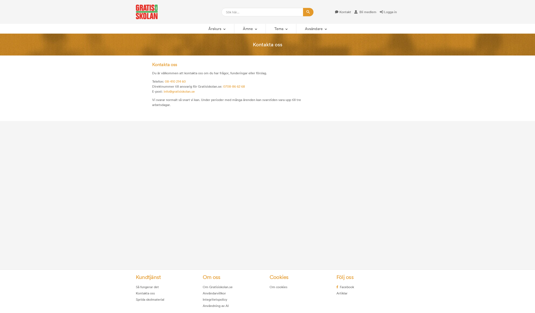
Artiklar (342, 293)
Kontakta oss (145, 293)
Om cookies (278, 287)
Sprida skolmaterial (150, 299)
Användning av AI (216, 306)
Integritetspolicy (215, 299)
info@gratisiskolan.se (179, 91)
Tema (278, 28)
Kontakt (345, 12)
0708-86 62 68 (234, 86)
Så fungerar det (147, 287)
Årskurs (214, 28)
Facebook (347, 287)
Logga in (390, 12)
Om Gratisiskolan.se (218, 287)
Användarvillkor (214, 293)
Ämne (248, 28)
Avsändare (314, 28)
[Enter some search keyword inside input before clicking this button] (308, 12)
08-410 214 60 (175, 81)
